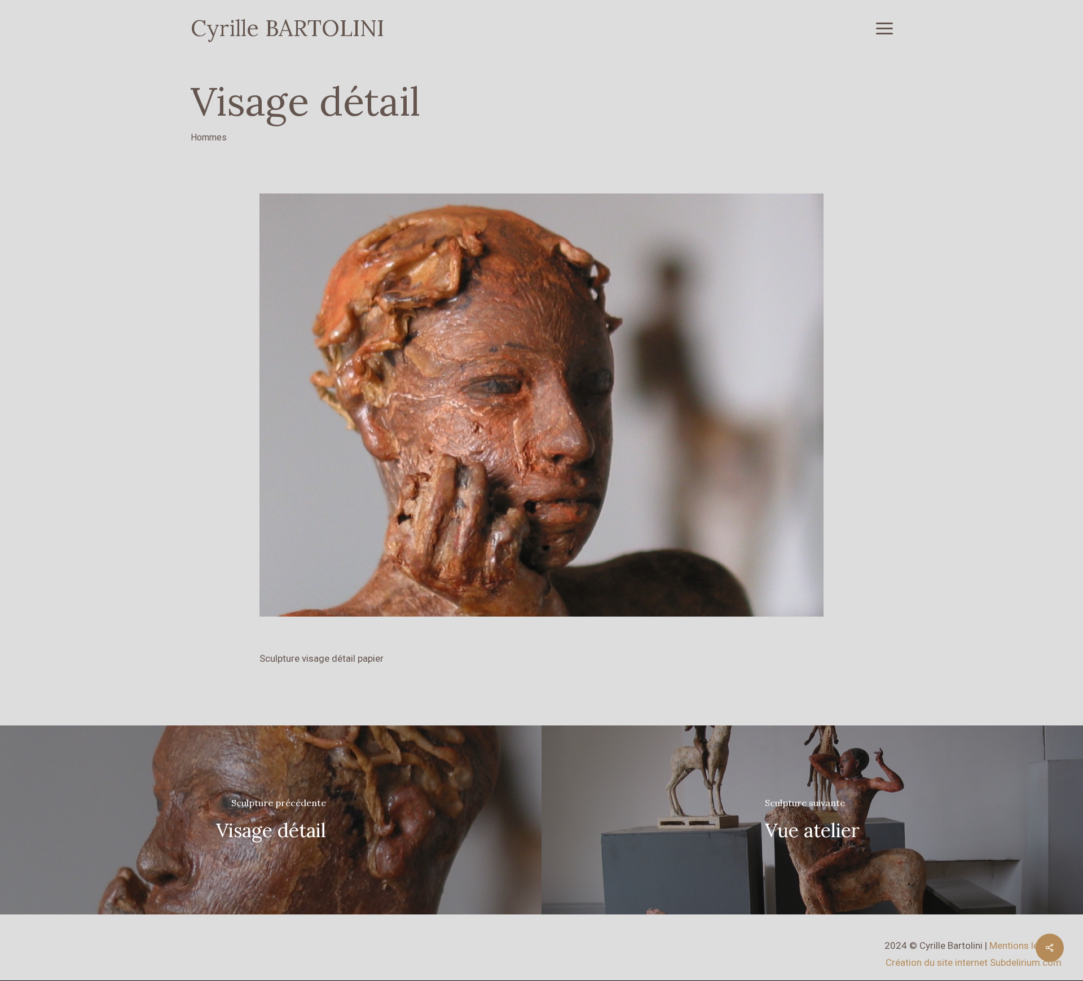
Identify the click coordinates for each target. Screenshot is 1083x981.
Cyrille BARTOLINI (287, 28)
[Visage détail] (271, 819)
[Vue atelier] (812, 819)
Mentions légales (1025, 945)
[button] (884, 28)
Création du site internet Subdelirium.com (974, 962)
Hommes (209, 137)
